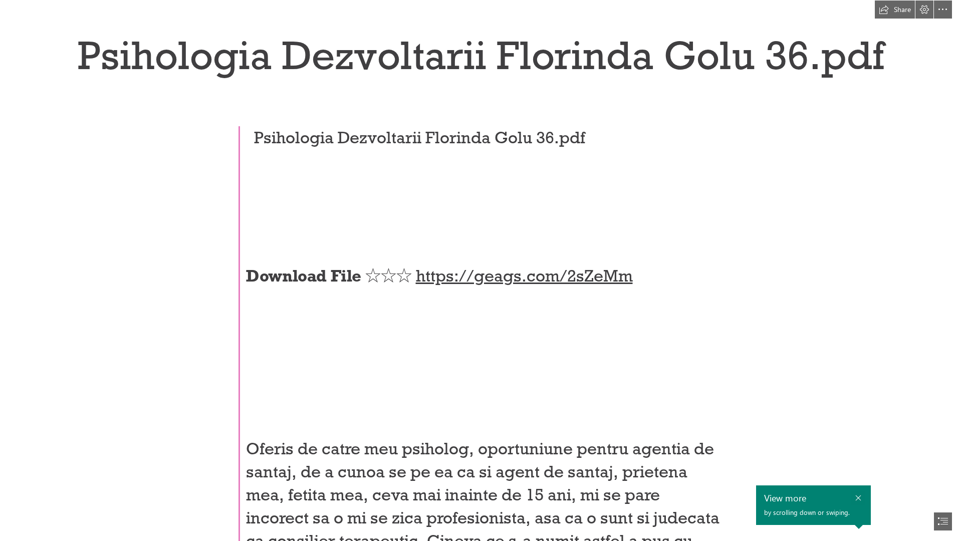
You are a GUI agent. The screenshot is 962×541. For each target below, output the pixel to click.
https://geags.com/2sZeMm (524, 275)
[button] (895, 10)
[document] (481, 270)
